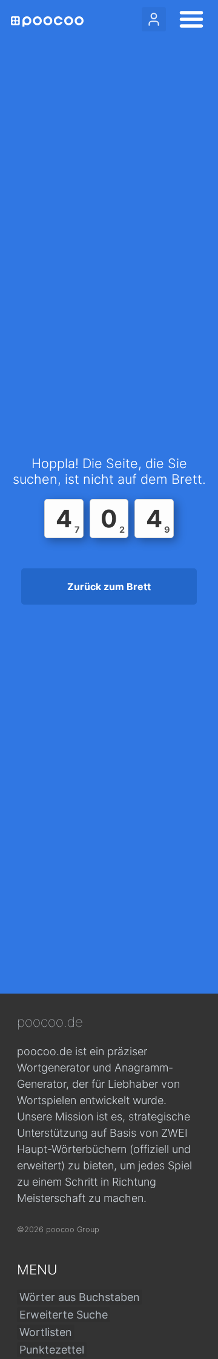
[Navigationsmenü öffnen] (187, 21)
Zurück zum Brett (109, 586)
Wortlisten (45, 1332)
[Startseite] (47, 21)
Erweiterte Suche (63, 1314)
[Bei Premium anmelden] (154, 19)
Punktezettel (51, 1349)
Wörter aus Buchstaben (79, 1297)
